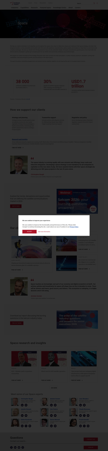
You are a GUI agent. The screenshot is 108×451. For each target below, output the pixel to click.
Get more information (44, 231)
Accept (29, 231)
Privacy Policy (74, 227)
